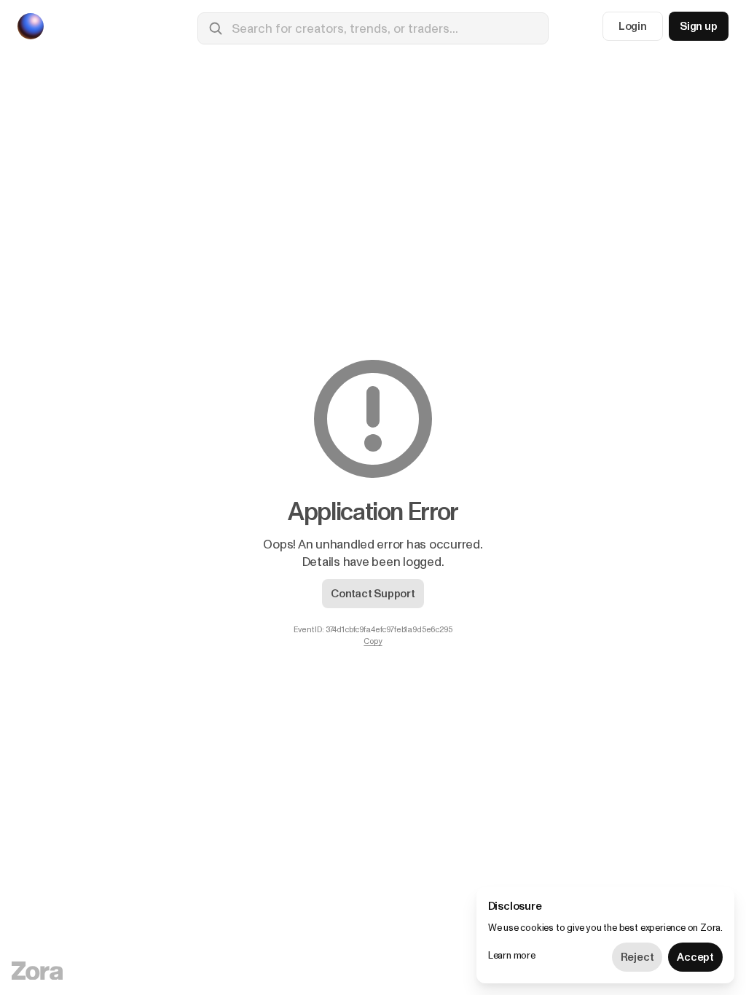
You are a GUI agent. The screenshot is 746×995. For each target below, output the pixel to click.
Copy (373, 641)
